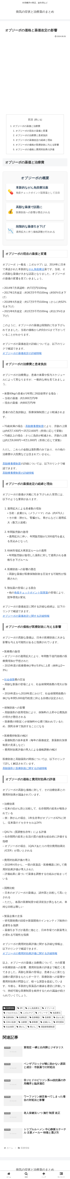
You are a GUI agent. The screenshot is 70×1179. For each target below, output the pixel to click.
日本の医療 (11, 1022)
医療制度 (23, 1017)
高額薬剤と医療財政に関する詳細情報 (25, 768)
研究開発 (60, 1022)
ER (21, 1008)
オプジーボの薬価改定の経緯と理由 (34, 140)
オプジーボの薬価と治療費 (26, 126)
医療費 (48, 1017)
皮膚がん (47, 1022)
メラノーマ (43, 1013)
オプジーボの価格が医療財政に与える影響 (37, 144)
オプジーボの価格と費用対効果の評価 (35, 149)
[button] (63, 696)
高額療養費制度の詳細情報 (18, 472)
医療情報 (10, 1008)
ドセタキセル (12, 1013)
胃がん (33, 1027)
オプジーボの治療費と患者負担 (32, 135)
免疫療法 (57, 1013)
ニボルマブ (28, 1013)
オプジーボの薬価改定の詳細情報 (22, 353)
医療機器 (36, 1017)
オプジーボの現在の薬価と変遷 (32, 130)
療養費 (35, 1022)
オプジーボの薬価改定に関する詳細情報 (26, 616)
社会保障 (9, 679)
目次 (30, 119)
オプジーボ (49, 1008)
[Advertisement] (35, 75)
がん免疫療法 (36, 269)
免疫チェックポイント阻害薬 (31, 592)
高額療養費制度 (34, 426)
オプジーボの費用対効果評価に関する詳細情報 (30, 953)
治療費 (24, 1022)
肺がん (22, 1027)
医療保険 (10, 1017)
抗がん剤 (60, 1017)
